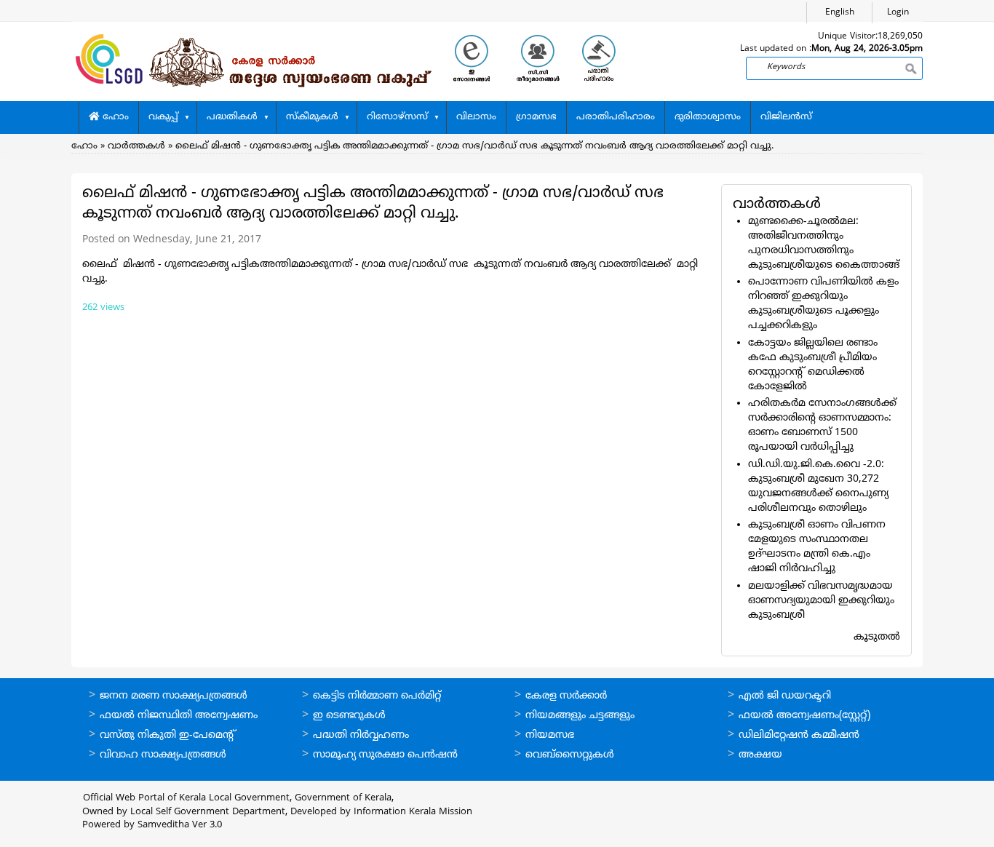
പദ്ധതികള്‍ (232, 117)
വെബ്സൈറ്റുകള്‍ (569, 755)
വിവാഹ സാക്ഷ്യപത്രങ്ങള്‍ (163, 755)
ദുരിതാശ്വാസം (708, 117)
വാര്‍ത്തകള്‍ (136, 146)
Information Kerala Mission (413, 812)
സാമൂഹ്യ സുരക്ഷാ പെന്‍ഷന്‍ (385, 755)
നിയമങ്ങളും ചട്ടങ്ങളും (580, 715)
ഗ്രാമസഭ (536, 117)
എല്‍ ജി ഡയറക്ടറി (785, 696)
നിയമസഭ (549, 735)
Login (898, 12)
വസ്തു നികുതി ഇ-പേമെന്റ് (168, 735)
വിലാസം (476, 117)
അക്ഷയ (760, 755)
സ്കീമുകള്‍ (312, 117)
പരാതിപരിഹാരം (615, 117)
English (839, 12)
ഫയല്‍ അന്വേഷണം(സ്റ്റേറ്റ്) (804, 715)
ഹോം (114, 117)
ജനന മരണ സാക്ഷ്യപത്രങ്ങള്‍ (173, 696)
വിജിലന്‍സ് (786, 117)
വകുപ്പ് (163, 117)
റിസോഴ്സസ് (397, 117)
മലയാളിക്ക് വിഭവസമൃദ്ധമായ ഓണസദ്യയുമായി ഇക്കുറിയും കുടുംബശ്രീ (821, 600)
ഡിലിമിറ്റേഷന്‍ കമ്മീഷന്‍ (799, 735)
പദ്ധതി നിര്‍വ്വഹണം (361, 735)
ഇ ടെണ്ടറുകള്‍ (349, 715)
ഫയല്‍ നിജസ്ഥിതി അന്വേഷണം (179, 715)
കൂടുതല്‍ (877, 637)
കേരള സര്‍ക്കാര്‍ (566, 696)
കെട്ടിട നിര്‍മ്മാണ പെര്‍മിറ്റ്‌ (377, 696)
